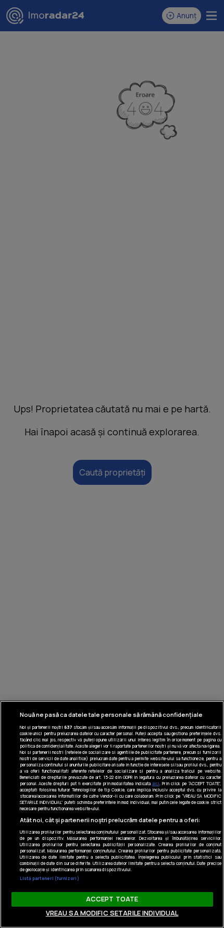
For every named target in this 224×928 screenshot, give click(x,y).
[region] (112, 814)
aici (155, 783)
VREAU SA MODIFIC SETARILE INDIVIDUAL (112, 913)
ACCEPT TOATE (112, 898)
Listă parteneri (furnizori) (49, 878)
